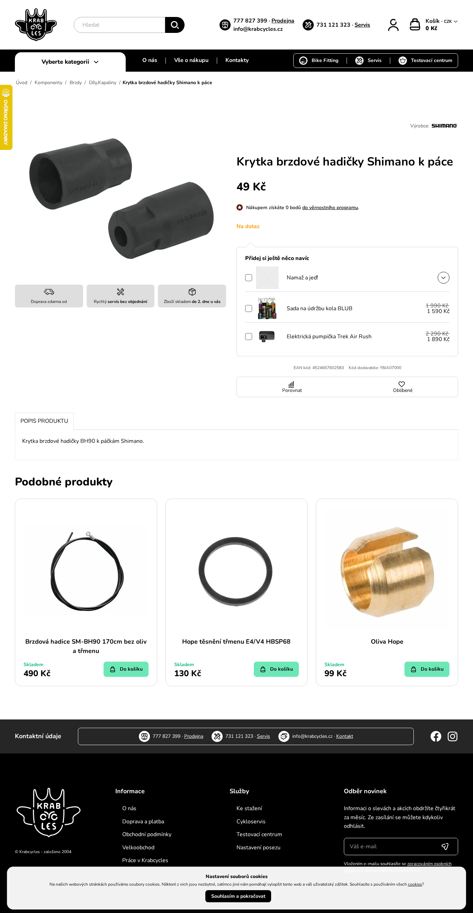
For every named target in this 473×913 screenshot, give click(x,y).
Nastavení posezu (258, 847)
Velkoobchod (138, 847)
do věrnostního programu (330, 207)
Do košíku (131, 669)
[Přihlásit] (393, 25)
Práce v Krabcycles (145, 860)
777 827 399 (251, 21)
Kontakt (344, 736)
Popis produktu (44, 421)
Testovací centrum (431, 60)
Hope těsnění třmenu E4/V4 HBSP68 (236, 641)
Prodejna (282, 21)
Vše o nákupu (191, 60)
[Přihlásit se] (445, 846)
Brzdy (76, 82)
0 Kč (431, 28)
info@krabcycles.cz (258, 29)
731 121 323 (334, 25)
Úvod (21, 82)
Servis (362, 25)
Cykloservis (251, 821)
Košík (433, 21)
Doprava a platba (143, 821)
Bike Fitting (325, 60)
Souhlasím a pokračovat (238, 896)
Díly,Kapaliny (102, 82)
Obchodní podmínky (146, 834)
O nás (149, 60)
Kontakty (237, 60)
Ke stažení (249, 808)
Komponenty (48, 82)
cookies (415, 884)
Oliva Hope (387, 641)
